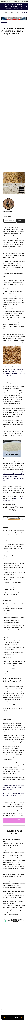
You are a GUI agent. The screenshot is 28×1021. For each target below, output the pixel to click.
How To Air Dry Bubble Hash (15, 369)
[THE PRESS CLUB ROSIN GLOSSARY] (14, 519)
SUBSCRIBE (20, 220)
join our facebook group (14, 820)
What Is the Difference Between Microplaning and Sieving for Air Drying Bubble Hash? (14, 373)
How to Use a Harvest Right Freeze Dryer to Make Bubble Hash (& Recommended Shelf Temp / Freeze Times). (14, 476)
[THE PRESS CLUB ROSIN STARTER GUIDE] (14, 922)
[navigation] (1, 12)
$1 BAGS (20, 12)
